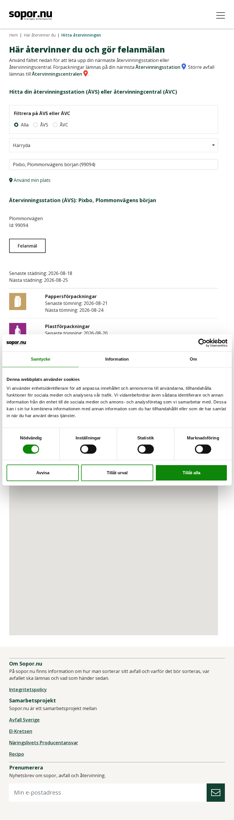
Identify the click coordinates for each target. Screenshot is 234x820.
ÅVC (64, 125)
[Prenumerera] (216, 792)
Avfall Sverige (24, 720)
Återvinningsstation (158, 67)
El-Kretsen (20, 731)
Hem (13, 35)
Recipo (16, 754)
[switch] (88, 449)
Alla (25, 125)
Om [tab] (193, 359)
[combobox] (113, 145)
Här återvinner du (40, 35)
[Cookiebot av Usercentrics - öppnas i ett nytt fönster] (202, 343)
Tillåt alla (191, 472)
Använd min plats (32, 180)
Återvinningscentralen (57, 74)
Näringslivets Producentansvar (43, 742)
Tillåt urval (117, 472)
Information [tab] (117, 359)
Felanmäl (27, 246)
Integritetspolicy (28, 689)
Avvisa (42, 472)
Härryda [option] (21, 145)
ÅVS (44, 125)
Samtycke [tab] (41, 359)
